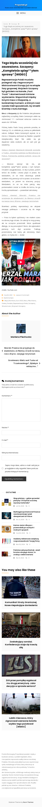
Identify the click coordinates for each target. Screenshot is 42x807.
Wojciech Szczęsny (18, 306)
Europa (10, 298)
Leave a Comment (22, 295)
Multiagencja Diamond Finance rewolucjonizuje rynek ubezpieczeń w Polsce (26, 514)
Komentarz (7, 395)
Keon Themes (28, 802)
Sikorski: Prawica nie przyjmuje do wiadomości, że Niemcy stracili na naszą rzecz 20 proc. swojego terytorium (22, 351)
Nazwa (5, 427)
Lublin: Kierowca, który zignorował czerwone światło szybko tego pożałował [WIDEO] (21, 722)
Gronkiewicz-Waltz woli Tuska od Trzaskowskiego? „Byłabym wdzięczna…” (23, 363)
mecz (25, 301)
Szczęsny (31, 303)
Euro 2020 (19, 301)
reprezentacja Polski (20, 303)
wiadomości (6, 306)
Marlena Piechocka (21, 336)
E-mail (5, 440)
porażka (10, 303)
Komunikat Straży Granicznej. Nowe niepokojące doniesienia (21, 604)
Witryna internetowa (10, 452)
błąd (6, 301)
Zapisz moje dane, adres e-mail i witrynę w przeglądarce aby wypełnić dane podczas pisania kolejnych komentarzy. (22, 468)
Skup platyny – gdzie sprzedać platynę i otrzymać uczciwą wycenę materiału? (26, 500)
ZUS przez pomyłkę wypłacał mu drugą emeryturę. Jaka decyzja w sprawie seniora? (21, 683)
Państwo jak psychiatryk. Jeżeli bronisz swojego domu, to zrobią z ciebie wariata (26, 552)
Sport (6, 298)
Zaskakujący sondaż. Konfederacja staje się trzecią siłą (21, 644)
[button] (21, 13)
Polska (4, 303)
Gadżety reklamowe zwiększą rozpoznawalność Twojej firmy (26, 540)
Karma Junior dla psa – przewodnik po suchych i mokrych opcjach (23, 527)
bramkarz (12, 301)
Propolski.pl (21, 4)
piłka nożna (32, 301)
